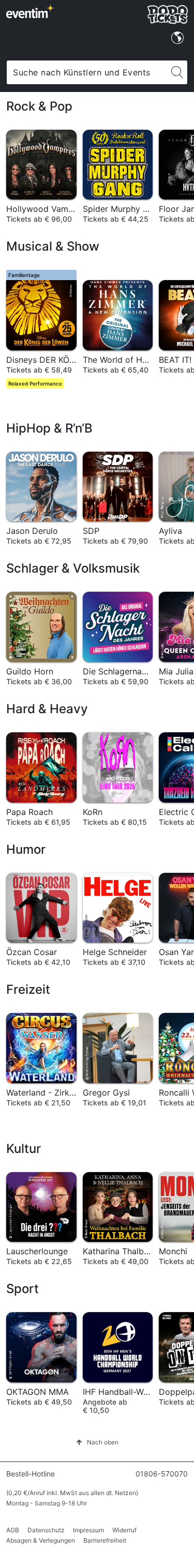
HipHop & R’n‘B (49, 428)
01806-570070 (162, 1473)
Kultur (23, 1148)
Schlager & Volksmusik (73, 568)
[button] (97, 1442)
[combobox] (87, 72)
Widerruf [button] (124, 1530)
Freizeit (28, 989)
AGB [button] (12, 1530)
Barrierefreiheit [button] (104, 1540)
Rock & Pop (39, 106)
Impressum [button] (88, 1530)
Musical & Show (52, 246)
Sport (22, 1288)
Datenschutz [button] (46, 1530)
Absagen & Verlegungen (40, 1540)
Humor (26, 849)
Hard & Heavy (47, 708)
